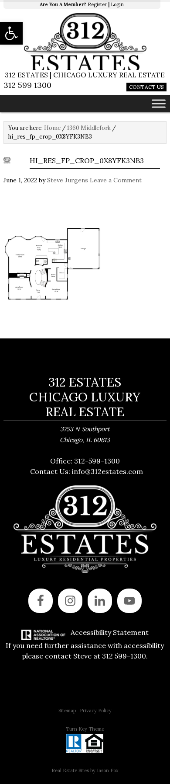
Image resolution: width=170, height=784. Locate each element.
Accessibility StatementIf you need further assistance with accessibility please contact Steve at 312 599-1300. (85, 644)
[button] (11, 33)
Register (97, 4)
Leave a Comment (116, 180)
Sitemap (67, 710)
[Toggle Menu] (159, 103)
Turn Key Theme (85, 729)
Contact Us (146, 87)
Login (117, 4)
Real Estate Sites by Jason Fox (85, 770)
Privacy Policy (96, 710)
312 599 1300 (27, 85)
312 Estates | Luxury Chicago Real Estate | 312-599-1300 (85, 41)
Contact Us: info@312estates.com (86, 471)
